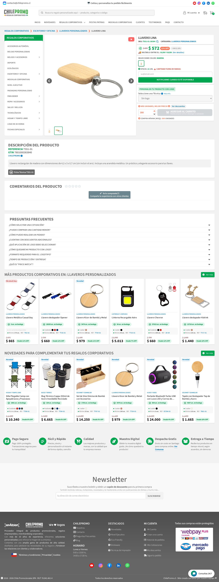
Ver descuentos (178, 106)
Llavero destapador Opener (54, 317)
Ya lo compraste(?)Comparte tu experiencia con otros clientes (109, 195)
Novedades (49, 22)
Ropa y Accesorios (16, 101)
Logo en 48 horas (15, 124)
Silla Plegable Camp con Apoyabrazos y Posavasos (18, 397)
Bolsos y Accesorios (17, 57)
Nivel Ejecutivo (14, 85)
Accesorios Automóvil (18, 46)
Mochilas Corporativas (120, 22)
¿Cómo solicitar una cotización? (26, 225)
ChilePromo (81, 524)
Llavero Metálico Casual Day (19, 317)
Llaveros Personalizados (183, 41)
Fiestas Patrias (96, 22)
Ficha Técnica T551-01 (24, 172)
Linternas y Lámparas (119, 314)
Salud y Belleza (14, 107)
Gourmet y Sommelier (84, 393)
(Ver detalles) (178, 52)
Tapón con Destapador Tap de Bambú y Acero (196, 397)
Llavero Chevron (155, 317)
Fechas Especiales (16, 129)
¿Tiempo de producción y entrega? (27, 259)
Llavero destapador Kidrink (195, 317)
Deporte (11, 62)
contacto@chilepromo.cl (18, 3)
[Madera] (141, 63)
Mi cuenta (150, 524)
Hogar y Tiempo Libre (17, 118)
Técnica (156, 93)
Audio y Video (152, 393)
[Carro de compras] (212, 12)
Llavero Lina (147, 38)
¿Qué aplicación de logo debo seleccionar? (32, 244)
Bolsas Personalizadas (18, 51)
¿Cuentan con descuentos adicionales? (30, 239)
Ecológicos (12, 68)
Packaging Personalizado (19, 90)
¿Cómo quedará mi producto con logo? (30, 249)
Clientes (140, 22)
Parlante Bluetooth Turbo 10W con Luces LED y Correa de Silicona (161, 397)
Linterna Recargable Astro (124, 317)
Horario (79, 546)
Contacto (179, 22)
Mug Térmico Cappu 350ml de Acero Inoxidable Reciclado (55, 397)
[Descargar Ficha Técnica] (11, 172)
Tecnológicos (14, 113)
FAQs (167, 22)
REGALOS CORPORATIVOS (20, 38)
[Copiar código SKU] (157, 41)
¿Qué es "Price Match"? (21, 264)
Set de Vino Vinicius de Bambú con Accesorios (90, 397)
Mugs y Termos (46, 393)
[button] (49, 80)
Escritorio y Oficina (17, 74)
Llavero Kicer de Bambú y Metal (91, 317)
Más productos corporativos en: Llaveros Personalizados (60, 274)
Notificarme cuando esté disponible (175, 79)
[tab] (109, 225)
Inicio (37, 22)
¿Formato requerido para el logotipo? (30, 254)
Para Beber (12, 96)
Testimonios (155, 22)
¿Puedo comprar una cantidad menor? (29, 230)
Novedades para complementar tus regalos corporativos (59, 353)
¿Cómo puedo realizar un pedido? (27, 234)
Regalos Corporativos (70, 22)
